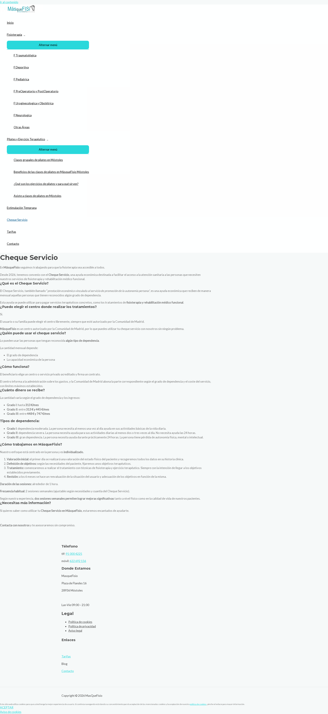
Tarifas (11, 232)
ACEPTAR (6, 707)
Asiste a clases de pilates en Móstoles (37, 196)
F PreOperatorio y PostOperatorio (36, 91)
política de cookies (198, 704)
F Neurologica (23, 115)
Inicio (10, 22)
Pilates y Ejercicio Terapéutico (26, 139)
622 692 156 (78, 561)
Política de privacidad (82, 626)
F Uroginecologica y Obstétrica (33, 103)
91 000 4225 (74, 554)
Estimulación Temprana (22, 208)
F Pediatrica (21, 79)
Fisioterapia (14, 34)
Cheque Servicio (17, 220)
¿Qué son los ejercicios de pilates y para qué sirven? (46, 184)
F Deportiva (21, 67)
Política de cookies (80, 622)
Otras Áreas (22, 127)
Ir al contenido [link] (9, 2)
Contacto (13, 244)
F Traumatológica (25, 55)
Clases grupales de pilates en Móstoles (38, 160)
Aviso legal (75, 630)
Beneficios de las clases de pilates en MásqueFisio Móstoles (51, 172)
